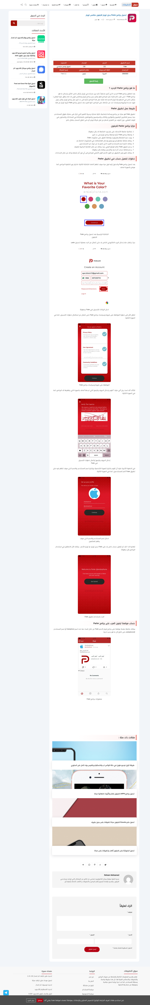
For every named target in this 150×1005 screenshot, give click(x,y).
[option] (28, 70)
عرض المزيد (30, 1000)
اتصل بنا (91, 981)
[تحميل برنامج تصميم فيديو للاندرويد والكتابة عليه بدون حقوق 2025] (41, 54)
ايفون (94, 5)
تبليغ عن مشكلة (88, 985)
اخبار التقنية (55, 5)
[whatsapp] (89, 864)
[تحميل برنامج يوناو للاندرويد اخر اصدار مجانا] (41, 39)
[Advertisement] (94, 41)
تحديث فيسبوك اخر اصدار (44, 984)
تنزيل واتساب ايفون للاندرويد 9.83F (40, 993)
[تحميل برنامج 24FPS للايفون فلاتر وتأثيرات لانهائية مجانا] (94, 784)
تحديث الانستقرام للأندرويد (43, 989)
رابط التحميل (93, 81)
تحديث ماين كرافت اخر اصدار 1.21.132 (39, 976)
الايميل (92, 935)
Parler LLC (63, 73)
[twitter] (105, 864)
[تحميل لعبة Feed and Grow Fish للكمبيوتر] (41, 85)
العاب (76, 5)
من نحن (91, 977)
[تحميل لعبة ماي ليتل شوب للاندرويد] (41, 100)
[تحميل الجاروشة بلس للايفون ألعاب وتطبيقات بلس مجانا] (94, 841)
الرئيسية (112, 5)
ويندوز (85, 5)
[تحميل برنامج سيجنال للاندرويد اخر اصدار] (41, 69)
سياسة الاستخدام (88, 989)
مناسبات (45, 5)
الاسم (130, 935)
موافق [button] (40, 1000)
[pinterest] (94, 864)
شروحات (66, 5)
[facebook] (100, 864)
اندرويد (103, 5)
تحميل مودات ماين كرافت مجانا (42, 980)
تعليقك (129, 912)
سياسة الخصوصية (88, 994)
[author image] (128, 879)
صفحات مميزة (33, 5)
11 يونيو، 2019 (109, 20)
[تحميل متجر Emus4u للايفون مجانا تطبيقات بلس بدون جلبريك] (94, 812)
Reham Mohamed (121, 20)
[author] (126, 19)
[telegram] (82, 864)
